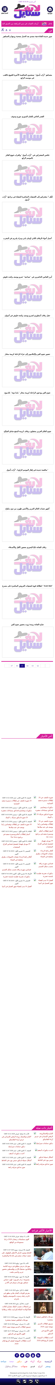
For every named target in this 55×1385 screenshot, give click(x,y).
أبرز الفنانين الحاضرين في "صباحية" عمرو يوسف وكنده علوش (27, 277)
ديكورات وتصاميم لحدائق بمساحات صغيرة (16, 811)
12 (38, 666)
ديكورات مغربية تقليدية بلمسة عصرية (16, 877)
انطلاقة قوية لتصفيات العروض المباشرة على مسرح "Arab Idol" (27, 586)
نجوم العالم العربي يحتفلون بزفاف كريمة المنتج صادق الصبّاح (27, 431)
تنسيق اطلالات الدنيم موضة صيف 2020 (17, 1327)
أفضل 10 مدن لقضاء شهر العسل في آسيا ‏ (17, 886)
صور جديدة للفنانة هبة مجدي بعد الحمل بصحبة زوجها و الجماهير (27, 36)
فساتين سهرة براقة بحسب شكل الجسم (16, 870)
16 (17, 666)
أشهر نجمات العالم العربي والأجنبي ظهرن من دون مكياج (27, 509)
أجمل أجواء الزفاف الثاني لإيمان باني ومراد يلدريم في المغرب (27, 238)
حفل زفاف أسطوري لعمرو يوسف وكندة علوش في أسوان (27, 316)
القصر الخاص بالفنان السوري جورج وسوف (27, 117)
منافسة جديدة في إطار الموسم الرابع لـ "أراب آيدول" (27, 470)
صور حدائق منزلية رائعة (16, 1167)
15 (22, 666)
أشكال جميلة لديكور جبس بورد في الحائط (17, 1160)
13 (33, 666)
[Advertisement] (27, 700)
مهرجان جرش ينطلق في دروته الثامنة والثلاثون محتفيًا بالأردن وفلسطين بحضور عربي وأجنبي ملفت (16, 1269)
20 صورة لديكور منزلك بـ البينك (16, 817)
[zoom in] (2, 29)
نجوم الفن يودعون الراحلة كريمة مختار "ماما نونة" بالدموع (27, 393)
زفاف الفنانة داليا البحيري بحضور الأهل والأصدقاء (27, 547)
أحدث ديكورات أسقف (16, 1153)
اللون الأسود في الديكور (16, 1334)
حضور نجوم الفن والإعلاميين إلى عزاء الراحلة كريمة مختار (27, 354)
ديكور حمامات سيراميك (16, 1147)
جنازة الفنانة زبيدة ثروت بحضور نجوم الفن (27, 625)
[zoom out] (10, 29)
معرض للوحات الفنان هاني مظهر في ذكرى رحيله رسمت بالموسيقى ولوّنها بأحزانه (16, 1296)
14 (27, 666)
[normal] (6, 29)
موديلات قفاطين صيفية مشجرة (16, 1320)
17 (12, 666)
